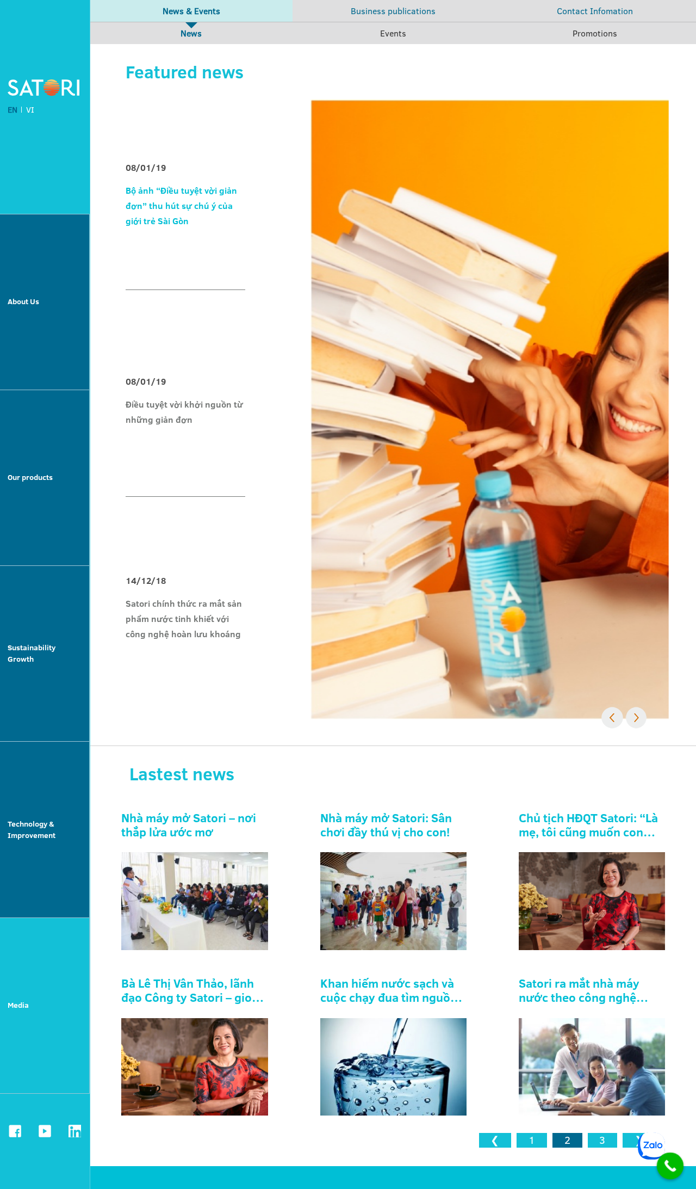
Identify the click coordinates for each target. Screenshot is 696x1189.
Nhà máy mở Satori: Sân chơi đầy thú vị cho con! (386, 825)
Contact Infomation (595, 11)
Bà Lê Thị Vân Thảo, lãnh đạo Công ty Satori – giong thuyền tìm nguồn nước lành (193, 990)
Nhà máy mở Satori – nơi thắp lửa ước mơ (188, 825)
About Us (23, 301)
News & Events (191, 11)
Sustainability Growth (31, 653)
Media (18, 1005)
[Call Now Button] (670, 1166)
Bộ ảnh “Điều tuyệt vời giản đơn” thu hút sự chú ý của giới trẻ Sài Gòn (181, 205)
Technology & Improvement (31, 829)
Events (393, 33)
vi (30, 109)
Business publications (393, 11)
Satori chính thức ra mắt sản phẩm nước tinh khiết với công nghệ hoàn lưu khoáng (184, 618)
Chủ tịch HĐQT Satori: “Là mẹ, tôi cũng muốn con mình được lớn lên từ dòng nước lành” (588, 825)
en (12, 109)
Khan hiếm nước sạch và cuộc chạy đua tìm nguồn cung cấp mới (388, 990)
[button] (612, 718)
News (191, 33)
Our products (30, 477)
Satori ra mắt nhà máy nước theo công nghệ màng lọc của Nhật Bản (581, 990)
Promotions (595, 33)
